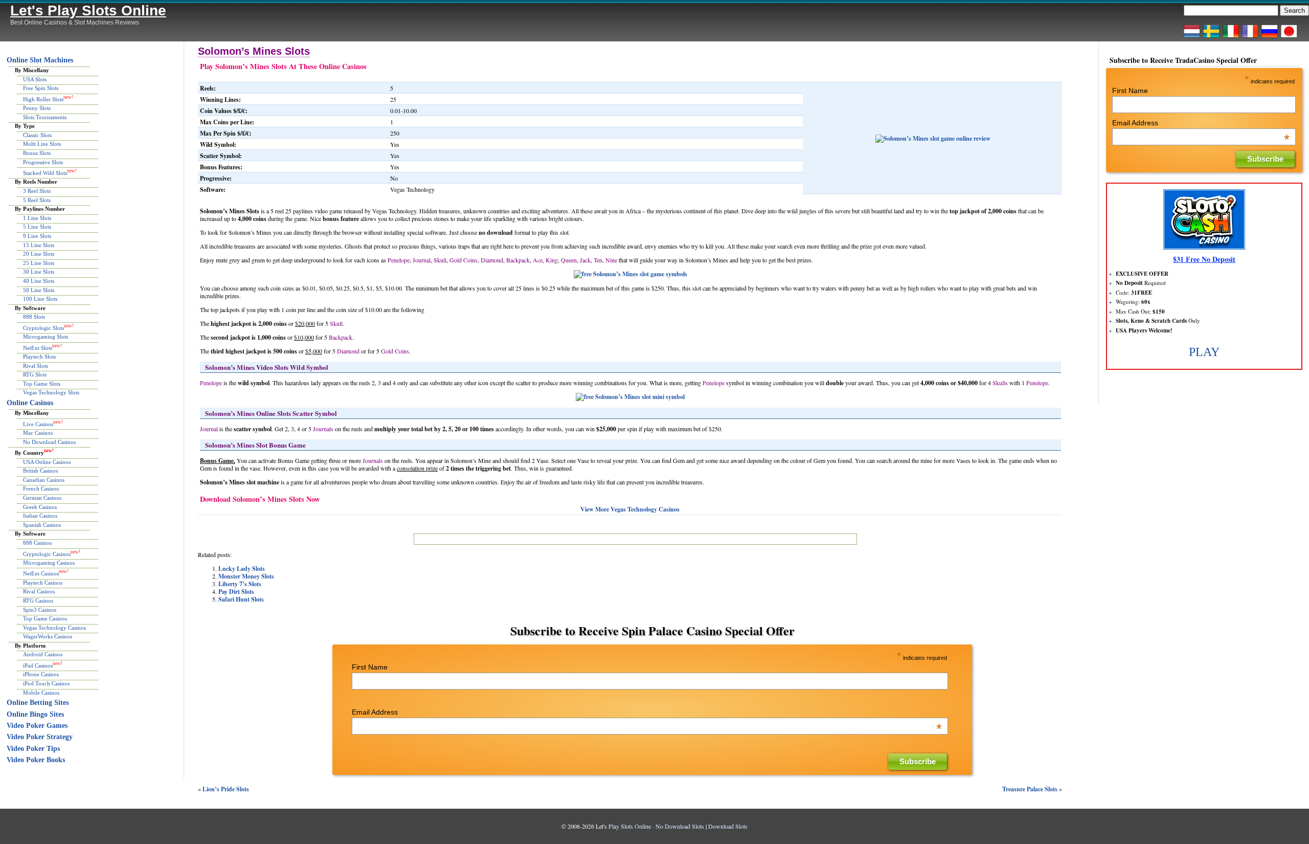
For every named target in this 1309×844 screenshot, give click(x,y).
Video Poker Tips (33, 748)
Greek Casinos (40, 507)
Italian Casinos (40, 516)
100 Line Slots (40, 299)
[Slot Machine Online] (1231, 37)
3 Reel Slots (37, 191)
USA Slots (35, 79)
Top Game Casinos (45, 618)
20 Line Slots (38, 254)
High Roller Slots (43, 99)
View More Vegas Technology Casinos (630, 509)
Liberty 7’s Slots (239, 584)
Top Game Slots (41, 384)
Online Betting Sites (38, 702)
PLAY (1204, 352)
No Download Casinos (49, 442)
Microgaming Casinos (49, 563)
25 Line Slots (38, 263)
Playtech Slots (39, 356)
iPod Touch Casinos (46, 683)
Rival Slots (35, 366)
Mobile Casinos (41, 693)
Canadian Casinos (43, 480)
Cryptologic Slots (43, 328)
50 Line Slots (38, 290)
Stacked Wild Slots (45, 173)
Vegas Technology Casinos (54, 628)
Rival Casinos (39, 591)
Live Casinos (38, 424)
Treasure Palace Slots (1029, 789)
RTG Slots (35, 374)
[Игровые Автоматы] (1269, 37)
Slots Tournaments (44, 117)
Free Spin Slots (40, 88)
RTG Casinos (38, 600)
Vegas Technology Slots (51, 392)
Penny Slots (37, 108)
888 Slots (34, 317)
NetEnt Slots (37, 347)
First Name (370, 667)
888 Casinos (37, 543)
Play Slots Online (629, 826)
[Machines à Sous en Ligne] (1250, 37)
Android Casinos (42, 654)
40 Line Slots (38, 281)
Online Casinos (30, 403)
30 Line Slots (38, 272)
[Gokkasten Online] (1192, 37)
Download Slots (728, 826)
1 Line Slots (37, 218)
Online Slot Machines (40, 60)
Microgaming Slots (45, 337)
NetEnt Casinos (41, 573)
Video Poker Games (37, 725)
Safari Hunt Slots (241, 599)
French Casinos (41, 488)
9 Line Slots (37, 236)
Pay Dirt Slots (236, 591)
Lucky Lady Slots (241, 568)
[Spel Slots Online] (1211, 37)
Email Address (647, 712)
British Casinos (40, 471)
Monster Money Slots (246, 576)
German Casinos (42, 498)
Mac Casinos (38, 433)
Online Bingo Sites (35, 714)
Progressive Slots (43, 162)
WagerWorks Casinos (47, 636)
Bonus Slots (37, 153)
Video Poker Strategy (40, 737)
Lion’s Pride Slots (225, 789)
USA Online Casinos (47, 462)
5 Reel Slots (37, 200)
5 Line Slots (37, 227)
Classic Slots (37, 135)
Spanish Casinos (42, 525)
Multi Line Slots (42, 144)
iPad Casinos (38, 665)
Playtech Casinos (42, 583)
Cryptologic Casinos (47, 553)
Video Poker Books (36, 760)
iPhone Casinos (41, 674)
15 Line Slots (38, 245)
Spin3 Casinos (39, 610)
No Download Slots (680, 826)
